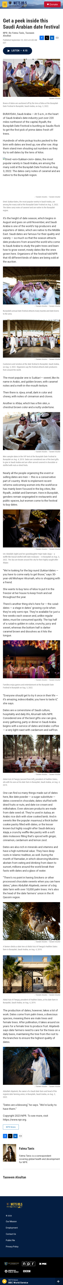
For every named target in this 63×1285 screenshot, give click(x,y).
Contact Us (11, 1234)
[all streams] (59, 1281)
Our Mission (11, 1221)
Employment (12, 1228)
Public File (10, 1240)
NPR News (11, 1127)
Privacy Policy (12, 1247)
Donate (54, 4)
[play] (4, 1281)
